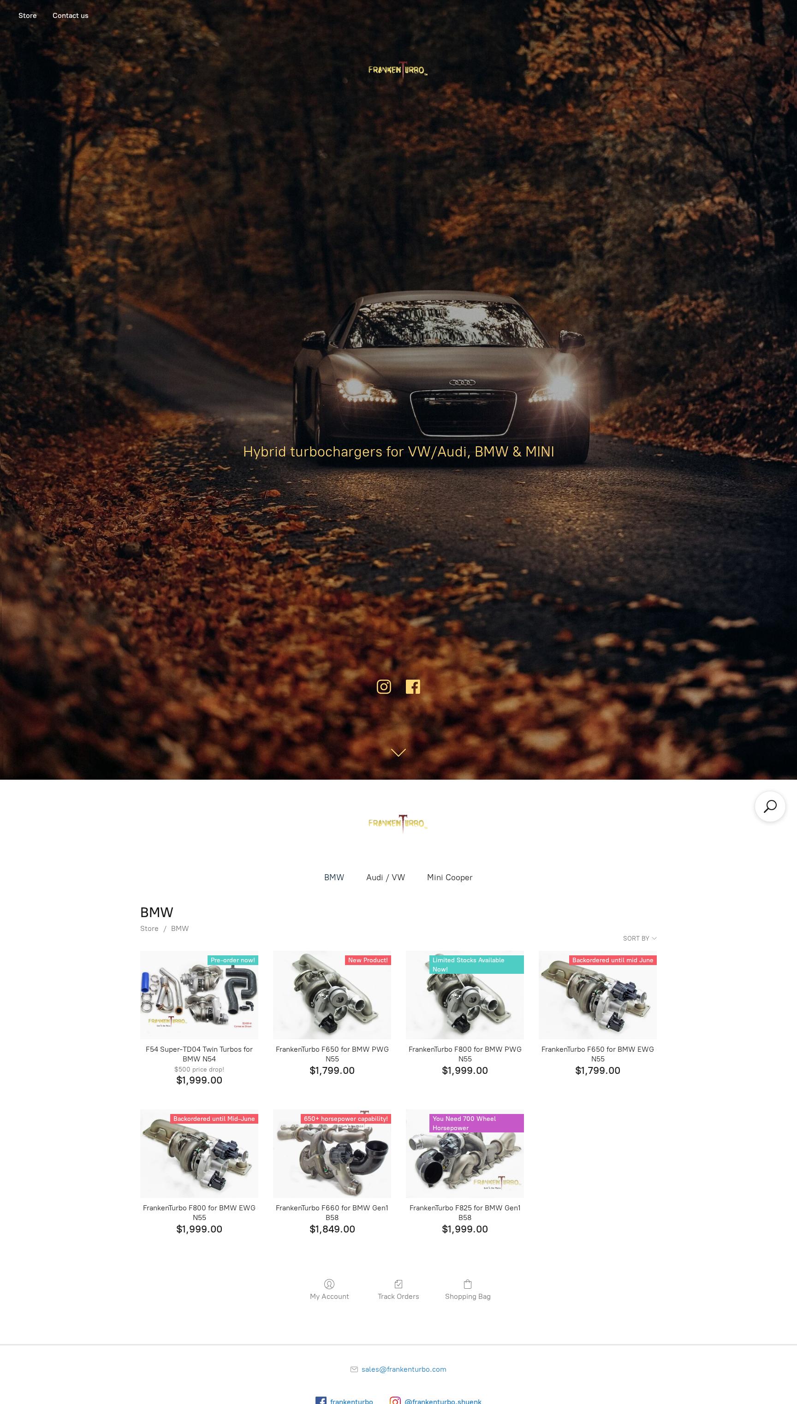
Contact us (71, 15)
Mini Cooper (450, 877)
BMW (334, 877)
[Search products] (770, 806)
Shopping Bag (468, 1296)
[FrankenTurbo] (398, 824)
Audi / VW (385, 877)
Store (27, 15)
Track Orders (398, 1296)
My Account (329, 1296)
